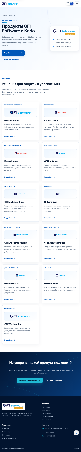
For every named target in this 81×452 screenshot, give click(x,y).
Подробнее (8, 136)
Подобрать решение (11, 53)
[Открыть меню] (77, 3)
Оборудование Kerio (11, 60)
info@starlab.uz (49, 432)
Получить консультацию (28, 380)
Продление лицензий (9, 438)
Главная (4, 15)
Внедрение (5, 428)
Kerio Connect (46, 410)
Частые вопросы (7, 432)
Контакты (76, 448)
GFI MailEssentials (47, 416)
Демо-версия (6, 435)
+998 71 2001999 (55, 380)
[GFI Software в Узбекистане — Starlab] (33, 3)
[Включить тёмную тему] (76, 432)
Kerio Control (46, 407)
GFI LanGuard (46, 413)
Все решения (46, 419)
